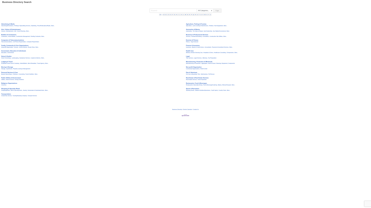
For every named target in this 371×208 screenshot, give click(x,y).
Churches (3, 85)
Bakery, (220, 85)
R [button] (195, 14)
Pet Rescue (211, 74)
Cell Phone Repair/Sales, (19, 41)
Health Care (190, 51)
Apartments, (9, 68)
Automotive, (189, 31)
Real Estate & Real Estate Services (197, 78)
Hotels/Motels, (23, 63)
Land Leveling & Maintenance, (200, 25)
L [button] (183, 14)
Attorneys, (205, 58)
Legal (188, 56)
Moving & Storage (7, 67)
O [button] (189, 14)
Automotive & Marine (193, 29)
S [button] (197, 14)
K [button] (181, 14)
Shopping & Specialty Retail (10, 88)
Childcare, (15, 74)
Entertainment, (10, 31)
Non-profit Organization (194, 67)
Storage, (3, 68)
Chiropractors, (230, 52)
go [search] (218, 10)
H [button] (176, 14)
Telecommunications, (6, 41)
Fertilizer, (211, 25)
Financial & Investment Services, (220, 47)
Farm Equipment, (218, 25)
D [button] (168, 14)
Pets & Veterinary (191, 72)
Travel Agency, (41, 63)
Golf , (15, 31)
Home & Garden (6, 56)
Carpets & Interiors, (36, 58)
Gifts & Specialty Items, (16, 90)
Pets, (199, 74)
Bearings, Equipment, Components (225, 63)
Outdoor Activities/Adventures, (203, 90)
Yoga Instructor (194, 41)
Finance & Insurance (193, 45)
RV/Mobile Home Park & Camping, (10, 63)
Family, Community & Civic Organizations (15, 45)
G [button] (174, 14)
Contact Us (196, 109)
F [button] (172, 14)
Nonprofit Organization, (7, 47)
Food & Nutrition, (29, 74)
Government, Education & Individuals (13, 51)
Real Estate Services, (191, 79)
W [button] (204, 14)
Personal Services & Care (9, 72)
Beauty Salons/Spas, (6, 74)
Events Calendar (187, 109)
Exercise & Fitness (192, 40)
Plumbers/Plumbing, (196, 36)
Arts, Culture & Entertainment (11, 29)
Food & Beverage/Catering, (210, 85)
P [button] (191, 14)
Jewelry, (25, 90)
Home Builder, (12, 36)
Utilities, (3, 79)
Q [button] (193, 14)
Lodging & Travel (7, 61)
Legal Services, (198, 58)
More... (53, 25)
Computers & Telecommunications (12, 40)
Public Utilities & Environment (11, 78)
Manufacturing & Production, (193, 63)
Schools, (16, 47)
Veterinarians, (204, 74)
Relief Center (203, 68)
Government (10, 52)
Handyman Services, (24, 58)
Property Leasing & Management (21, 68)
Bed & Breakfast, (32, 63)
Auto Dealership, (208, 31)
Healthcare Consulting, (220, 52)
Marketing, (34, 25)
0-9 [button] (160, 14)
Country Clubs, (222, 90)
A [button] (163, 14)
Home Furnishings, (6, 58)
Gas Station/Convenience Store (221, 31)
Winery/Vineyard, (226, 85)
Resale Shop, (31, 47)
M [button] (185, 14)
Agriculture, (189, 25)
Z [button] (210, 14)
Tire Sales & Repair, (198, 31)
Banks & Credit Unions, (198, 47)
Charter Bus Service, (6, 95)
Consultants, (205, 36)
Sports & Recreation (192, 88)
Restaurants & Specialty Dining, (194, 85)
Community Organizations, (193, 68)
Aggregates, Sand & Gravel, (208, 63)
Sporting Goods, (190, 90)
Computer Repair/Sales (33, 41)
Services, (188, 36)
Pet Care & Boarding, (191, 74)
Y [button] (208, 14)
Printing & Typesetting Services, (22, 25)
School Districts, (23, 47)
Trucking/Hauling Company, (20, 95)
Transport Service (32, 95)
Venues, (3, 31)
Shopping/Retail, (5, 90)
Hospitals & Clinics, (208, 52)
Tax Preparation (212, 58)
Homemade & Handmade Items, (36, 90)
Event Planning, (21, 31)
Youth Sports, (214, 90)
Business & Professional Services (197, 34)
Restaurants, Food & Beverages (196, 83)
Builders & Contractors (8, 34)
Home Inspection (202, 79)
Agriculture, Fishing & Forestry (196, 24)
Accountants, (208, 47)
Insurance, (188, 47)
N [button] (187, 14)
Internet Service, (10, 79)
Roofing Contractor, (36, 36)
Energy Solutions (19, 79)
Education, (4, 52)
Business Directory (177, 109)
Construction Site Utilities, (216, 36)
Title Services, (189, 58)
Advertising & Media (8, 24)
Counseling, (22, 74)
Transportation (6, 94)
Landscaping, (15, 58)
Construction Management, (23, 36)
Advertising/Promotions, (7, 25)
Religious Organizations (9, 83)
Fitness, (188, 41)
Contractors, (4, 36)
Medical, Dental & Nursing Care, (194, 52)
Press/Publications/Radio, (44, 25)
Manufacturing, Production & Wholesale (199, 61)
